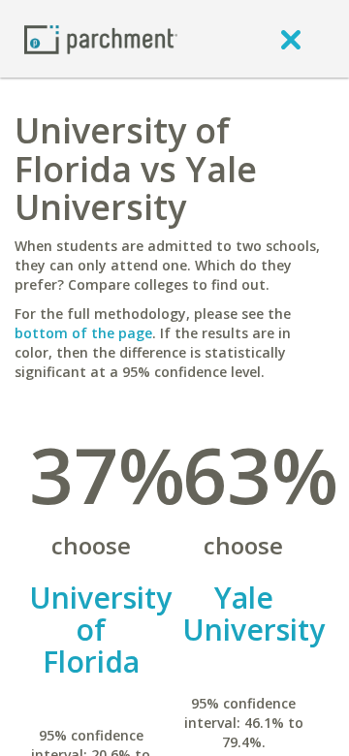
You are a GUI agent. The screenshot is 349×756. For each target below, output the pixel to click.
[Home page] (100, 38)
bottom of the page (83, 333)
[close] (290, 38)
